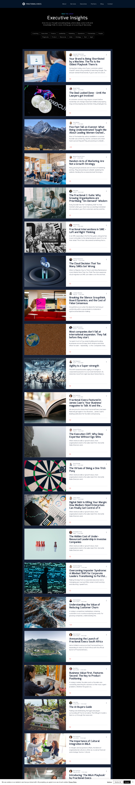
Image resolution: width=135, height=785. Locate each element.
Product (54, 37)
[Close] (133, 782)
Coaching (35, 33)
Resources (63, 37)
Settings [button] (109, 782)
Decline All (118, 782)
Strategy (78, 37)
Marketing (72, 33)
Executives (44, 33)
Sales (70, 37)
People (100, 33)
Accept (127, 782)
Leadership (62, 33)
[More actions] (107, 55)
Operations (81, 33)
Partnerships (91, 33)
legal (91, 37)
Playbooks (45, 37)
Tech (85, 37)
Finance (53, 33)
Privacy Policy (73, 782)
